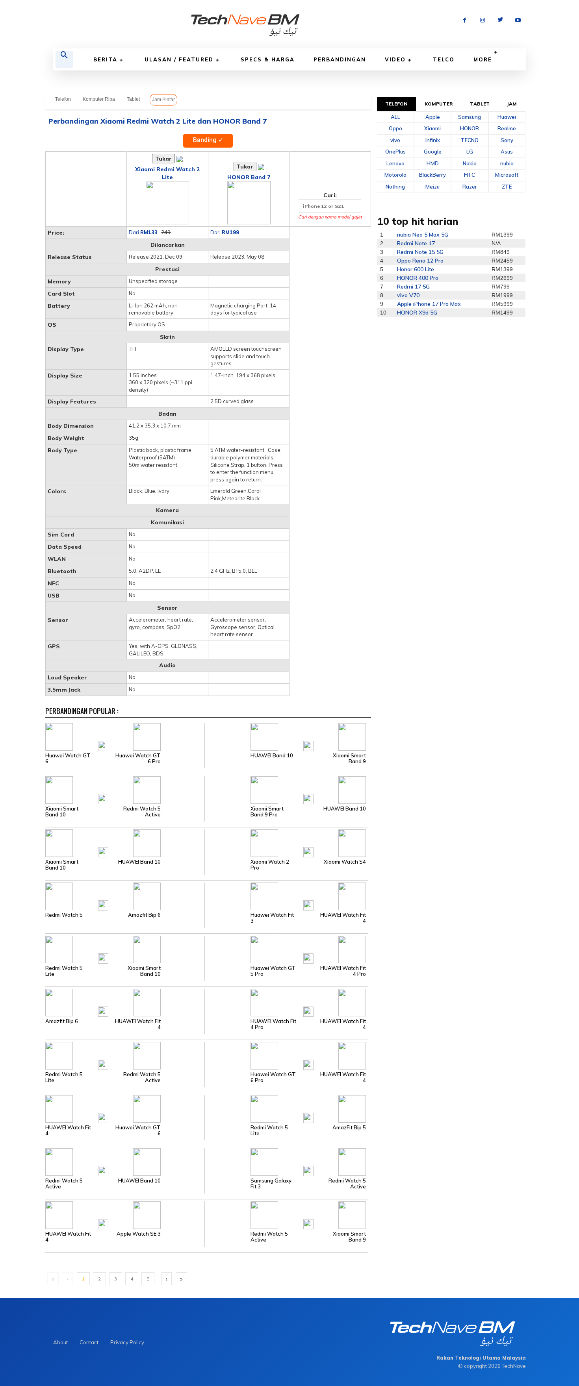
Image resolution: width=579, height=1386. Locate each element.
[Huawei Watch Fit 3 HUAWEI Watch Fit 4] (286, 895)
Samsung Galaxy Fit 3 (271, 1184)
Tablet (133, 99)
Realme (506, 128)
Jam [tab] (512, 104)
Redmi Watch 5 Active (142, 812)
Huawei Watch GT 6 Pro (138, 758)
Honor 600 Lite (415, 269)
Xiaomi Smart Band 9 (349, 758)
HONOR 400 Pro (417, 277)
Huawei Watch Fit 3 (272, 918)
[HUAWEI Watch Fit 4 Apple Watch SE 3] (124, 1214)
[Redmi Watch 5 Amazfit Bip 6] (124, 895)
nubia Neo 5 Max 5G (422, 234)
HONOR (469, 128)
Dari (143, 232)
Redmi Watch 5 (64, 915)
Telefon (63, 99)
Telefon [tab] (396, 104)
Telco (444, 59)
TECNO (470, 140)
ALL (395, 117)
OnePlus (395, 151)
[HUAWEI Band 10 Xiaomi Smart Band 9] (286, 736)
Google (433, 151)
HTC (469, 175)
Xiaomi (432, 128)
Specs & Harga (268, 59)
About (60, 1342)
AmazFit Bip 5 (349, 1128)
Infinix (432, 140)
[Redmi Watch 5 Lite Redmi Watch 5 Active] (124, 1055)
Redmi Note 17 (416, 243)
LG (469, 151)
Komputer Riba (99, 99)
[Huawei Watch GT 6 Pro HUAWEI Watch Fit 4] (286, 1055)
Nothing (395, 186)
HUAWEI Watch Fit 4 (343, 918)
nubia (507, 163)
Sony (507, 140)
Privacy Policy (127, 1342)
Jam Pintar (163, 99)
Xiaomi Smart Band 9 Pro (267, 812)
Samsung (469, 117)
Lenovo (395, 163)
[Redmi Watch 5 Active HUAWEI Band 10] (124, 1161)
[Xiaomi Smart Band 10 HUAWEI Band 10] (124, 842)
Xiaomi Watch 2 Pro (270, 865)
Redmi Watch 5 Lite (64, 971)
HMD (433, 163)
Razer (469, 186)
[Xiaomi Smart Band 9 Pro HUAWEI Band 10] (286, 789)
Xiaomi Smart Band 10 (61, 812)
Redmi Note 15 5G (420, 251)
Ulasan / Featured (179, 59)
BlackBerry (432, 175)
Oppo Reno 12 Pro (420, 260)
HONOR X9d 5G (417, 312)
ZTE (507, 186)
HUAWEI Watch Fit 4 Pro (343, 971)
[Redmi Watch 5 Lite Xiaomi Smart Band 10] (124, 949)
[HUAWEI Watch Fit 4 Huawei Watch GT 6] (124, 1108)
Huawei (506, 117)
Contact (89, 1342)
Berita (105, 59)
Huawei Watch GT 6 (68, 758)
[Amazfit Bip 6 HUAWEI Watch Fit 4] (124, 1002)
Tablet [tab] (480, 104)
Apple (432, 117)
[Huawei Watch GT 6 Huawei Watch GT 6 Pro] (124, 736)
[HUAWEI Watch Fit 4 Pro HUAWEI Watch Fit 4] (286, 1002)
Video (395, 59)
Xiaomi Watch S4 (345, 862)
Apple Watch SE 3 (139, 1234)
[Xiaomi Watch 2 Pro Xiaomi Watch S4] (286, 842)
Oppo (395, 128)
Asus (507, 151)
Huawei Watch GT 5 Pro (273, 971)
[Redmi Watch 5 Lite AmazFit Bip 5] (286, 1108)
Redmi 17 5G (413, 286)
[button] (64, 59)
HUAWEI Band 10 (272, 756)
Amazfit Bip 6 (144, 915)
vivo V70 (408, 295)
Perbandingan (340, 59)
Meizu (432, 186)
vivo (395, 140)
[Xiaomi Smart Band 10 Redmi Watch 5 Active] (124, 789)
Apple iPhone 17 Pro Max (429, 303)
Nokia (470, 163)
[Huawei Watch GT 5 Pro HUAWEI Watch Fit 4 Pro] (286, 949)
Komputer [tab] (439, 104)
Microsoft (506, 175)
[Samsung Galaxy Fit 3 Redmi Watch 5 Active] (286, 1161)
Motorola (395, 175)
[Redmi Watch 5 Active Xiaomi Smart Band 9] (286, 1214)
